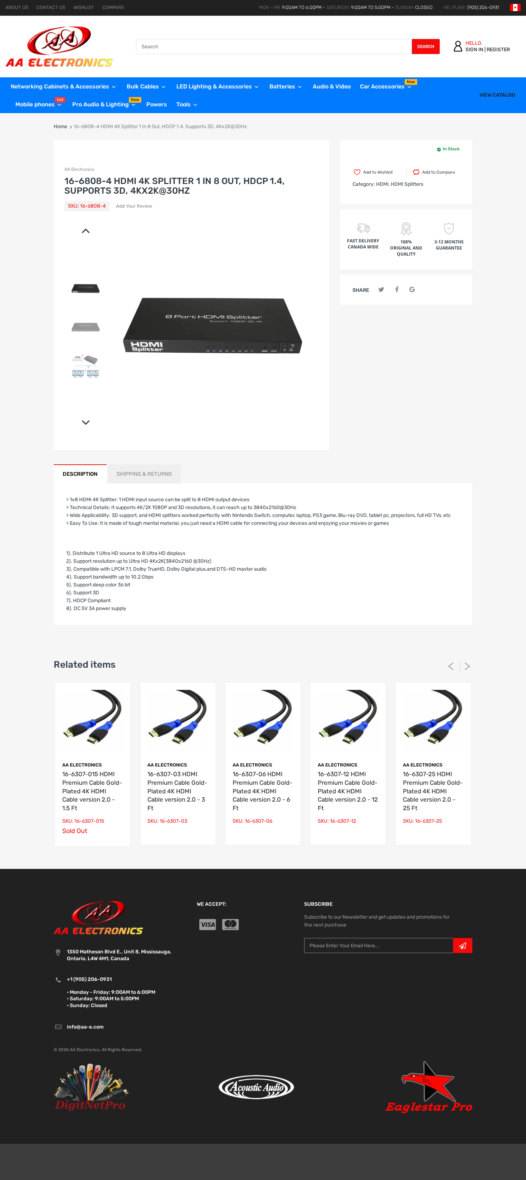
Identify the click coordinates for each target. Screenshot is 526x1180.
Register (498, 50)
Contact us (50, 7)
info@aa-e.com (85, 1027)
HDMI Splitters (407, 184)
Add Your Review (134, 206)
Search (425, 46)
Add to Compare (438, 172)
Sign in (474, 50)
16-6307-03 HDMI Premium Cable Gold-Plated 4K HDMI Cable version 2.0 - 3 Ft (177, 791)
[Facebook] (396, 290)
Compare (113, 7)
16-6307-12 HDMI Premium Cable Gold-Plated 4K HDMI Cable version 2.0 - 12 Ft (348, 791)
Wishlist (83, 7)
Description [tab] (80, 474)
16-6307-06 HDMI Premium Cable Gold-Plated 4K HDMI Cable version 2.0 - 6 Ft (262, 791)
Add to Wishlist (378, 172)
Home (60, 127)
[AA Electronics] (59, 46)
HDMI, (383, 184)
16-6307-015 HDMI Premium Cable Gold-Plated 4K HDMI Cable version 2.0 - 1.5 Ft (92, 791)
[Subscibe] (462, 945)
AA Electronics (79, 169)
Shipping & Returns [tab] (144, 474)
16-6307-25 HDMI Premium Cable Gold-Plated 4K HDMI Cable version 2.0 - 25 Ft (433, 791)
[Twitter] (381, 290)
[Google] (412, 290)
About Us (16, 7)
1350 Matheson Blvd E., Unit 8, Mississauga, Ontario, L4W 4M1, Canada (119, 955)
